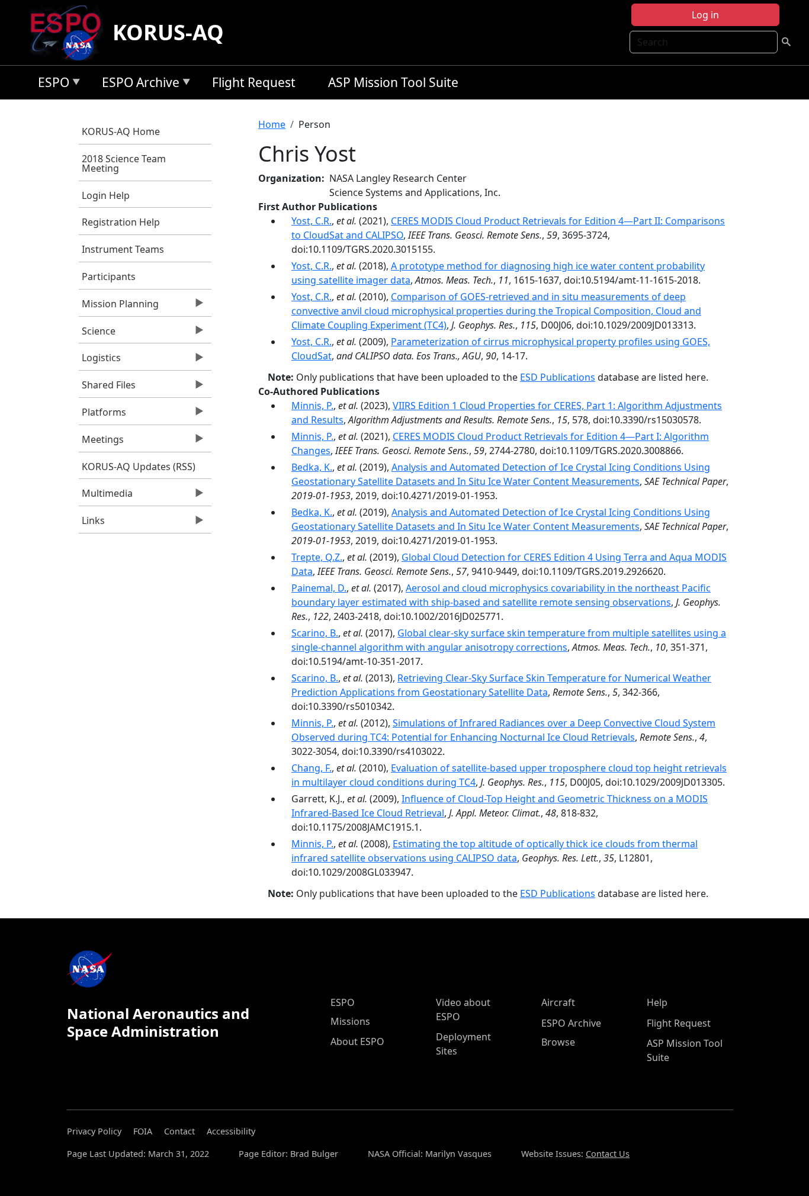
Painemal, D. (318, 587)
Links (92, 523)
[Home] (70, 32)
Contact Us (608, 1153)
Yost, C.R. (311, 220)
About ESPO (357, 1041)
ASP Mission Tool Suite (393, 82)
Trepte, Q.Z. (316, 557)
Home (271, 124)
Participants (109, 276)
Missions (350, 1021)
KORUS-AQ (168, 32)
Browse (558, 1042)
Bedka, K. (311, 467)
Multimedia (106, 496)
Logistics (100, 360)
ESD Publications (557, 377)
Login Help (106, 195)
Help (657, 1002)
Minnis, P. (312, 405)
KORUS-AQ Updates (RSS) (138, 466)
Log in (705, 14)
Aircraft (558, 1002)
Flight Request (254, 82)
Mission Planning (119, 306)
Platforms (102, 415)
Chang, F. (311, 767)
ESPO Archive (137, 84)
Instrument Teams (123, 249)
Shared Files (107, 387)
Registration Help (121, 222)
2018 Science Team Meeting (124, 163)
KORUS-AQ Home (121, 131)
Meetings (101, 442)
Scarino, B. (314, 632)
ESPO (50, 84)
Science (97, 333)
